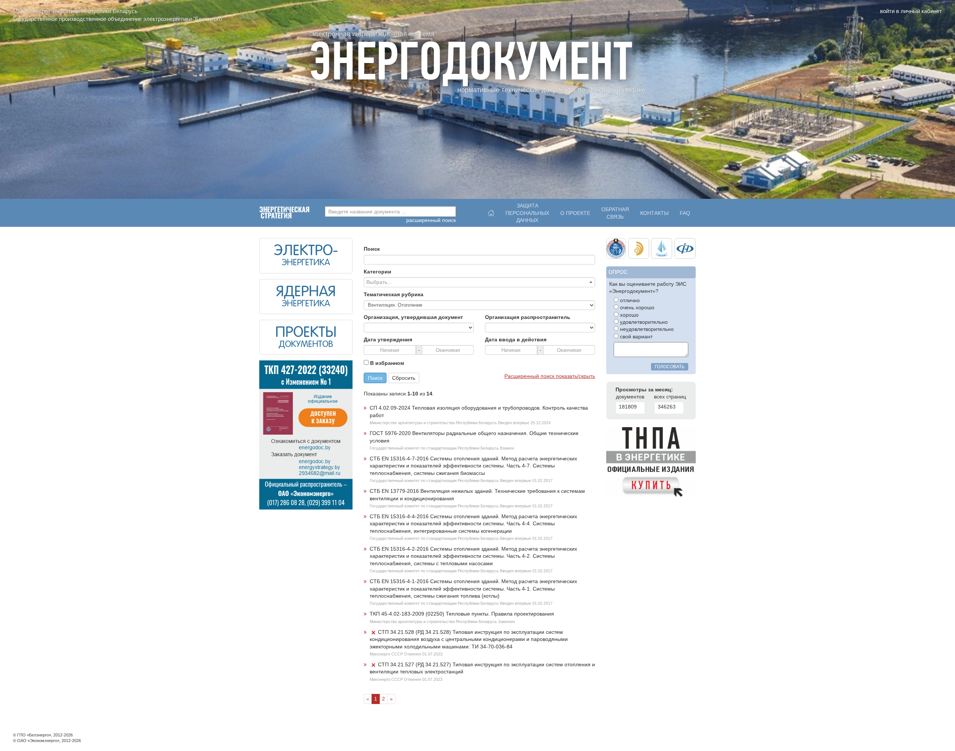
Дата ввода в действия (516, 339)
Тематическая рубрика (393, 294)
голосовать (670, 366)
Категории (377, 272)
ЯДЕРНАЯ (306, 292)
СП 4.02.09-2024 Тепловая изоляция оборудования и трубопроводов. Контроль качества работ (479, 411)
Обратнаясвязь (615, 213)
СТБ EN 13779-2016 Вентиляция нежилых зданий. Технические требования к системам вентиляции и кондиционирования (477, 494)
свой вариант (635, 336)
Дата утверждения (388, 339)
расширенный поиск (431, 220)
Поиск (372, 249)
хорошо (629, 315)
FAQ (685, 213)
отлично (629, 300)
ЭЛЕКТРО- (306, 251)
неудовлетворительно (646, 329)
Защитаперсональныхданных (527, 211)
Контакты (654, 213)
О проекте (575, 213)
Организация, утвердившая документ (413, 317)
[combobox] (390, 211)
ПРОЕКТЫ (305, 333)
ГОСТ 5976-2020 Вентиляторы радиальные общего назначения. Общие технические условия (474, 437)
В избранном (386, 363)
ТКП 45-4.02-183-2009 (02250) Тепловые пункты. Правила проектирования (462, 614)
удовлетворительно (643, 322)
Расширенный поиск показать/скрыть (549, 376)
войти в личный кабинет (911, 11)
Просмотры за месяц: (644, 389)
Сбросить (403, 378)
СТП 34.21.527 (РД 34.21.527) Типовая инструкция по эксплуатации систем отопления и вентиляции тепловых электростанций (482, 668)
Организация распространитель (527, 317)
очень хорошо (636, 307)
